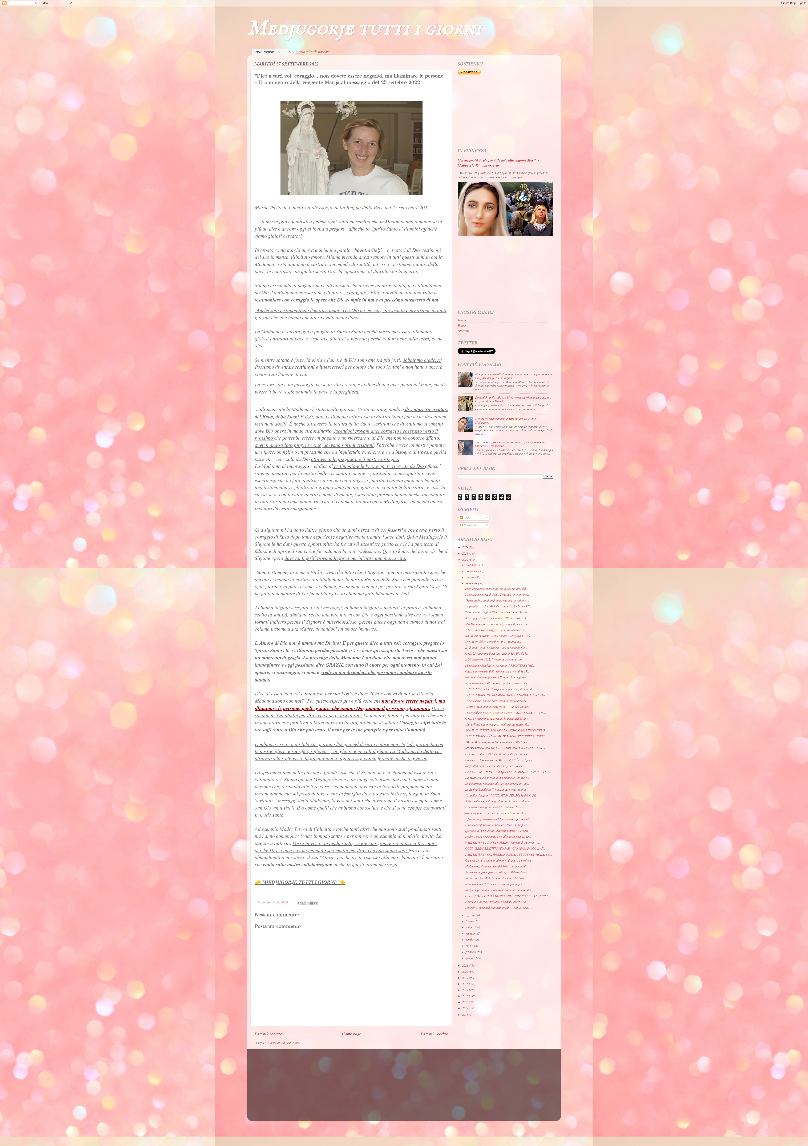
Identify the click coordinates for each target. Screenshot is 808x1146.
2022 (465, 560)
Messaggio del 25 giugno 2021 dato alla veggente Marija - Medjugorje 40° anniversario (499, 163)
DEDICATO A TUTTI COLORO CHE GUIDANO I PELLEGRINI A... (508, 896)
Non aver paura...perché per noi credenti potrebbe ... (497, 813)
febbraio (471, 952)
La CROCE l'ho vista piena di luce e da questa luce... (497, 754)
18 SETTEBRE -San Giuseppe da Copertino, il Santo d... (499, 689)
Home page (351, 1033)
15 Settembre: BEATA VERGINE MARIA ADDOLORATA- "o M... (505, 713)
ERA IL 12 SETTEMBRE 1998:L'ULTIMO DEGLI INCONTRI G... (506, 730)
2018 (465, 984)
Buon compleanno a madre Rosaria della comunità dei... (499, 890)
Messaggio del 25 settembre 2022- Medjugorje (493, 642)
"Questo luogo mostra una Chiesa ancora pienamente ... (499, 819)
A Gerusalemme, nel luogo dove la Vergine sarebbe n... (498, 801)
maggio (471, 933)
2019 (465, 978)
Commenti (469, 525)
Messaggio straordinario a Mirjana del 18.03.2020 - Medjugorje (507, 420)
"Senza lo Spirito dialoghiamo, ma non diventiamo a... (498, 600)
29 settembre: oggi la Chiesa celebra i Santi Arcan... (497, 612)
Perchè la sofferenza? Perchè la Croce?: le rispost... (497, 825)
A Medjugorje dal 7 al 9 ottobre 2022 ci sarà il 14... (497, 618)
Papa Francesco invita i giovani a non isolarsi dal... (496, 589)
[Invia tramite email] (300, 903)
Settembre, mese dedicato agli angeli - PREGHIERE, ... (498, 908)
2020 (465, 972)
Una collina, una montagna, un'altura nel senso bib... (497, 724)
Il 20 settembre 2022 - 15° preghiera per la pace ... (496, 884)
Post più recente (268, 1033)
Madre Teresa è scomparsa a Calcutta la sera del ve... (498, 837)
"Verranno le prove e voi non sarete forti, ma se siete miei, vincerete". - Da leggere (510, 444)
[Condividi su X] (308, 903)
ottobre (470, 577)
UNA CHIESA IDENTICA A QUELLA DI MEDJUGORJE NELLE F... (508, 772)
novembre (472, 571)
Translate (323, 52)
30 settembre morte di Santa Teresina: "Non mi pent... (498, 594)
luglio (469, 921)
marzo (470, 946)
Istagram (463, 331)
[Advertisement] (505, 111)
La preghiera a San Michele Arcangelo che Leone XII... (498, 606)
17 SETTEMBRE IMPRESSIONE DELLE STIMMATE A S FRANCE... (508, 695)
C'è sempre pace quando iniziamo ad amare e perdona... (499, 860)
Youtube (462, 320)
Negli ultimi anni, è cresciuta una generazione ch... (496, 766)
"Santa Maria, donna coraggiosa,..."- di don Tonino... (498, 707)
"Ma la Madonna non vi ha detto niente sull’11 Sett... (497, 742)
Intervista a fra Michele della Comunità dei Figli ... (496, 878)
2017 (465, 990)
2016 (465, 996)
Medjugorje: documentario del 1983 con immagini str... (498, 866)
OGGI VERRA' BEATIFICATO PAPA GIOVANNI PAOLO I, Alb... (506, 848)
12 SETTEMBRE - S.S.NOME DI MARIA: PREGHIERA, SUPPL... (506, 736)
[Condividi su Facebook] (312, 903)
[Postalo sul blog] (304, 903)
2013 (465, 1015)
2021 (465, 965)
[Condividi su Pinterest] (316, 903)
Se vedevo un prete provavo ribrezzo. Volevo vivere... (497, 872)
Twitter (462, 325)
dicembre (472, 565)
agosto (470, 915)
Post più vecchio (434, 1033)
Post (466, 518)
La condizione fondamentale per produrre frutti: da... (497, 784)
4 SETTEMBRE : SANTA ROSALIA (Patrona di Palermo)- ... (502, 842)
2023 (465, 553)
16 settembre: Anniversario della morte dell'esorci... (497, 701)
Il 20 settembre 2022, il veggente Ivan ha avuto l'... (495, 659)
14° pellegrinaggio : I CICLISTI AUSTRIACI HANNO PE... (501, 795)
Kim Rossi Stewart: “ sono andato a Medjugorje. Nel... (499, 636)
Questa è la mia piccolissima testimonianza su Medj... (497, 831)
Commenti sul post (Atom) (284, 1043)
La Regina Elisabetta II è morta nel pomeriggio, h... (496, 789)
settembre (472, 583)
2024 (465, 547)
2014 (465, 1008)
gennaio (471, 958)
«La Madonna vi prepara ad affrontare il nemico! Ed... (498, 624)
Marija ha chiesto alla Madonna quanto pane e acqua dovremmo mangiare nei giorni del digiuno (514, 376)
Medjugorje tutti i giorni (364, 28)
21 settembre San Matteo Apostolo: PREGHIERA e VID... (500, 665)
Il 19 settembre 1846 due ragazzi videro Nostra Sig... (497, 683)
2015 (465, 1002)
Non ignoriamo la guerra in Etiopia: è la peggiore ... (497, 677)
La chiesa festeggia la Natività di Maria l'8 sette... (495, 807)
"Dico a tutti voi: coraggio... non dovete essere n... (496, 630)
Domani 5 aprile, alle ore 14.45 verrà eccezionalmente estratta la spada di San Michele (513, 399)
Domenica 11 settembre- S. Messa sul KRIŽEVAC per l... (500, 760)
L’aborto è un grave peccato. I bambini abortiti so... (496, 902)
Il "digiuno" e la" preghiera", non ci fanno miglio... (496, 648)
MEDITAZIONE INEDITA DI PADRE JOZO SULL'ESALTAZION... (506, 748)
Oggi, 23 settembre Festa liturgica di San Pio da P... (497, 653)
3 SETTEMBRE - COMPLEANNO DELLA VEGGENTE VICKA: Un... (508, 854)
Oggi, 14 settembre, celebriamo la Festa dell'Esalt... (496, 718)
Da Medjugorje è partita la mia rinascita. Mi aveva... (497, 778)
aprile (470, 940)
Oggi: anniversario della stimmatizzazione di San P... (497, 671)
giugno (470, 927)
